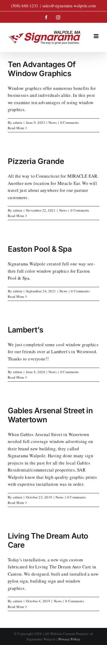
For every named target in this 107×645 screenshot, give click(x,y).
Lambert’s (25, 329)
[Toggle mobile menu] (96, 36)
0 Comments (69, 122)
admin (17, 122)
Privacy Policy (69, 639)
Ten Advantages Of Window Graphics (42, 69)
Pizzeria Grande (36, 161)
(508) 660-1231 (24, 5)
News (53, 122)
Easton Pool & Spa (40, 248)
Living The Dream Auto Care (48, 540)
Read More (16, 128)
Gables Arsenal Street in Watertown (50, 415)
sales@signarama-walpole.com (69, 5)
